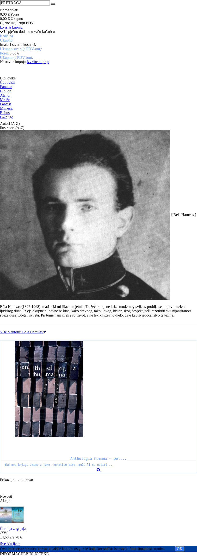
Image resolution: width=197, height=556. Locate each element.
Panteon (6, 87)
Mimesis (6, 108)
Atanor (5, 95)
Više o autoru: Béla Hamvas (21, 332)
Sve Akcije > (10, 544)
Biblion (5, 91)
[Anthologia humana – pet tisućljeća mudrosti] (98, 389)
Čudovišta (7, 82)
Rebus (5, 113)
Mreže (5, 100)
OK (180, 549)
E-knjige (6, 117)
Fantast (5, 104)
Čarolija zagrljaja (13, 528)
